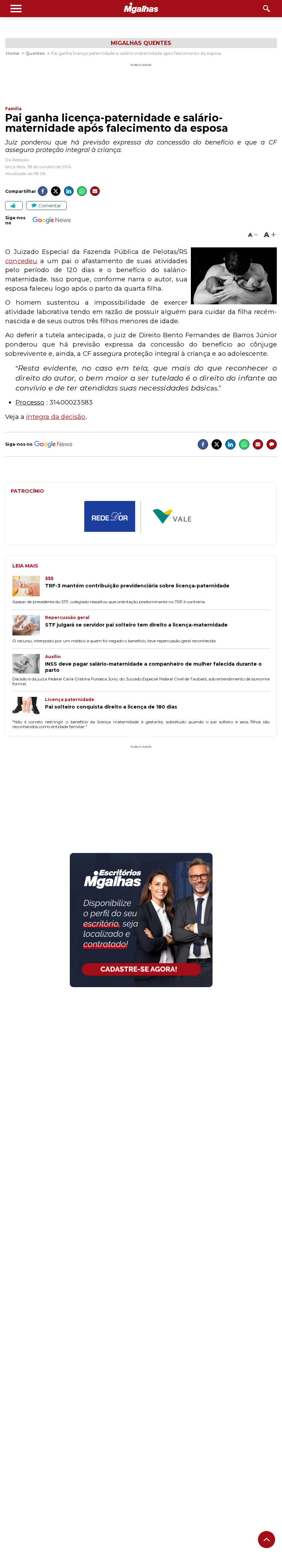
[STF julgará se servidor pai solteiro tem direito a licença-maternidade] (28, 626)
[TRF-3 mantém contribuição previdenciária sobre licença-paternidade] (28, 587)
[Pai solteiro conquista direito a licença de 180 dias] (28, 707)
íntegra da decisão (55, 417)
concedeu (21, 261)
